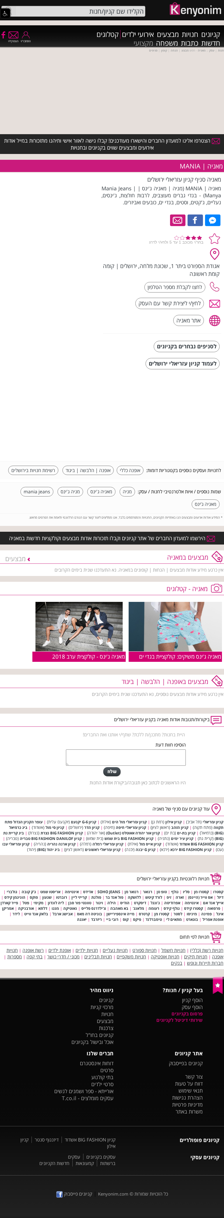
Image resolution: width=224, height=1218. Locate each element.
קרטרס (144, 913)
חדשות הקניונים (54, 1163)
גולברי (12, 891)
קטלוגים (108, 34)
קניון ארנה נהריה (61, 844)
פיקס (137, 919)
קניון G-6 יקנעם (83, 822)
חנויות (190, 34)
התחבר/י (26, 41)
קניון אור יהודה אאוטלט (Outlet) (133, 833)
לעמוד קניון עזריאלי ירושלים (182, 363)
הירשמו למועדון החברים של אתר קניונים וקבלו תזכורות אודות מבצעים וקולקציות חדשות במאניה (108, 538)
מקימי (38, 902)
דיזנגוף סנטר (47, 1140)
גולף (174, 891)
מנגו (55, 908)
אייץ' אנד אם (213, 902)
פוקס (34, 897)
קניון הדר (91, 827)
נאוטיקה (70, 908)
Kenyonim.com (113, 1194)
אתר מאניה (188, 320)
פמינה (206, 913)
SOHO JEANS (108, 891)
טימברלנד (154, 919)
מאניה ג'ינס (101, 491)
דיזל (220, 897)
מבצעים (168, 34)
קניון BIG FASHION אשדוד (201, 844)
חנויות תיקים (195, 956)
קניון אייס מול (150, 844)
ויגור (99, 902)
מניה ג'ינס (70, 491)
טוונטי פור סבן (79, 902)
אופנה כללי (130, 470)
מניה (127, 491)
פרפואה (213, 908)
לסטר (178, 913)
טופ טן (162, 891)
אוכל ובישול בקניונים (92, 1041)
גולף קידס (172, 908)
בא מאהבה (119, 908)
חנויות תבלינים (98, 956)
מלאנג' (138, 908)
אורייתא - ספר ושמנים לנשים (83, 1091)
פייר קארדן (9, 902)
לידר (16, 913)
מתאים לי (174, 919)
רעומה (153, 908)
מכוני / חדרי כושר (63, 956)
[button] (5, 13)
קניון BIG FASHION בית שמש (128, 838)
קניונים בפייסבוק (186, 1063)
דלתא (42, 908)
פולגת (96, 897)
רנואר (147, 891)
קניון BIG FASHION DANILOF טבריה (51, 838)
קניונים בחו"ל (99, 1034)
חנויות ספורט (144, 950)
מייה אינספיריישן (120, 913)
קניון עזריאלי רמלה (107, 844)
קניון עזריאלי (213, 822)
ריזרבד (96, 919)
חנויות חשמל (173, 950)
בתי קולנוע (102, 1077)
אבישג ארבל (62, 913)
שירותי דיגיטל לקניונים (179, 1020)
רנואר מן (132, 891)
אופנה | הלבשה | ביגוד (88, 470)
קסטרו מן (201, 891)
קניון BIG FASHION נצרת (62, 833)
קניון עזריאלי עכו (15, 844)
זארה (180, 897)
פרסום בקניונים (187, 1013)
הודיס (125, 902)
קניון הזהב (179, 827)
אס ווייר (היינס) (200, 897)
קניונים (210, 34)
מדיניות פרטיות (187, 1104)
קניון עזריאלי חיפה (131, 827)
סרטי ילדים (102, 1084)
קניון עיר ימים (182, 838)
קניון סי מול (55, 827)
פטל (25, 902)
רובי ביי (112, 919)
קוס (126, 919)
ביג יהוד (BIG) (48, 849)
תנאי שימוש (190, 1090)
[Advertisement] (177, 416)
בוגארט (192, 919)
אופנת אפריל (212, 919)
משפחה (167, 43)
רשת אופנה (33, 950)
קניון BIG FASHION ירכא (190, 849)
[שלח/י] (112, 771)
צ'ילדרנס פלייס (93, 908)
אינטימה (72, 891)
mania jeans (37, 491)
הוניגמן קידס (14, 897)
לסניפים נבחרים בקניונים (186, 346)
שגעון (47, 897)
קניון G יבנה (145, 849)
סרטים (106, 1070)
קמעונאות (85, 1163)
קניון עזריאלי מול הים (129, 822)
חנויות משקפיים (131, 956)
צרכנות (106, 1027)
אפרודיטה (172, 902)
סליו (186, 891)
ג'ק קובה (29, 891)
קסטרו (218, 891)
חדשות (210, 43)
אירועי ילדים (138, 34)
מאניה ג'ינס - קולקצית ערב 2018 (88, 656)
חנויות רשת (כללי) (206, 950)
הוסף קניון (192, 1000)
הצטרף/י (13, 41)
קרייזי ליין (79, 897)
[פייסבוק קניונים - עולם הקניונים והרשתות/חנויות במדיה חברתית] (3, 34)
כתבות (189, 43)
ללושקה (134, 897)
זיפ (169, 897)
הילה (111, 902)
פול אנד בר (114, 897)
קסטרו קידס (193, 908)
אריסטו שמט (50, 891)
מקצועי (143, 43)
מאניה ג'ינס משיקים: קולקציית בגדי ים (180, 656)
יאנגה (82, 919)
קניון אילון (173, 822)
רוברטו (61, 897)
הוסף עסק (192, 1007)
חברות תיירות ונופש (205, 963)
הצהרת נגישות (187, 1097)
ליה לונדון (56, 902)
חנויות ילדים (87, 950)
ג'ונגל (155, 902)
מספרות (14, 956)
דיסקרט (140, 902)
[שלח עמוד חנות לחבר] (178, 219)
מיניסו (192, 913)
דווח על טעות (189, 1083)
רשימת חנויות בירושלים (33, 470)
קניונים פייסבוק (77, 1194)
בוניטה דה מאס (89, 913)
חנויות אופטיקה (165, 956)
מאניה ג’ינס (205, 504)
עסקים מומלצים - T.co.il (87, 1098)
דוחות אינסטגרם (96, 1063)
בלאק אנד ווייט (36, 913)
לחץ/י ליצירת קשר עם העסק (170, 303)
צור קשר (194, 1076)
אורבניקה (26, 908)
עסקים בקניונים (101, 1157)
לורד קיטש (153, 897)
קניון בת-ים (186, 833)
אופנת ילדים (59, 950)
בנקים (176, 963)
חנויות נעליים (115, 950)
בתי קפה (35, 956)
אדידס (88, 891)
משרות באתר (189, 1111)
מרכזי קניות (101, 1007)
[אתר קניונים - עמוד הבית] (218, 993)
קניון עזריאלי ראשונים (102, 849)
